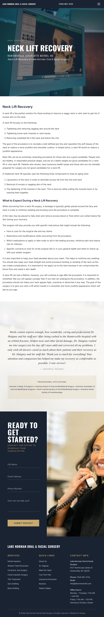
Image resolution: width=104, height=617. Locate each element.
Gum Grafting (13, 584)
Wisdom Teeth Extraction (18, 566)
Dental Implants (14, 561)
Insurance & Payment (48, 579)
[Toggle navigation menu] (98, 4)
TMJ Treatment (14, 579)
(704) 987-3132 (66, 4)
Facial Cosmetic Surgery (18, 575)
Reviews (42, 584)
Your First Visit (45, 575)
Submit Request (23, 523)
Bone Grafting (13, 588)
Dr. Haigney (44, 566)
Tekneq (82, 613)
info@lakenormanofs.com (80, 583)
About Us (43, 561)
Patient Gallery (45, 588)
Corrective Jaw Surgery (17, 570)
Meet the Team (45, 570)
